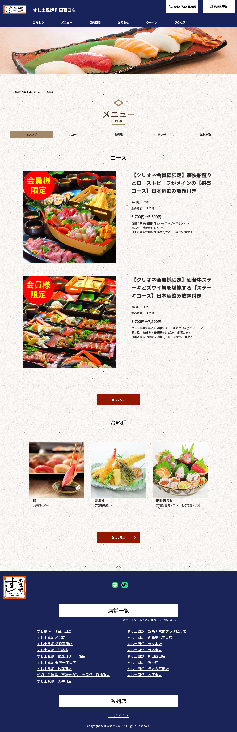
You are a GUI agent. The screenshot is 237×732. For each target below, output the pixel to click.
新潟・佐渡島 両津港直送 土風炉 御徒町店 (73, 674)
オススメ (31, 134)
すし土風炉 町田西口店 (146, 656)
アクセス (180, 22)
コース (75, 134)
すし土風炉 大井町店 (54, 681)
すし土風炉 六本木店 (144, 649)
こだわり (38, 22)
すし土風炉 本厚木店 (144, 674)
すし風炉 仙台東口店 (54, 631)
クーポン (151, 22)
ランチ (162, 134)
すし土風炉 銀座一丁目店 (56, 662)
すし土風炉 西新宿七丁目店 (149, 637)
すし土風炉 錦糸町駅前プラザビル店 (156, 631)
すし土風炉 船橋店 (52, 649)
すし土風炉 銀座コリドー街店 (61, 656)
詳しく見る (118, 400)
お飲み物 (205, 134)
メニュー (66, 22)
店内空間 (95, 22)
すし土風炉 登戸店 (142, 662)
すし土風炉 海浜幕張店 (55, 643)
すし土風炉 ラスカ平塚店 (148, 668)
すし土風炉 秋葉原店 (54, 668)
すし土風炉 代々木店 (144, 643)
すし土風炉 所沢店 (51, 637)
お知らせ (123, 22)
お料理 (118, 134)
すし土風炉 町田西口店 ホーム (25, 91)
